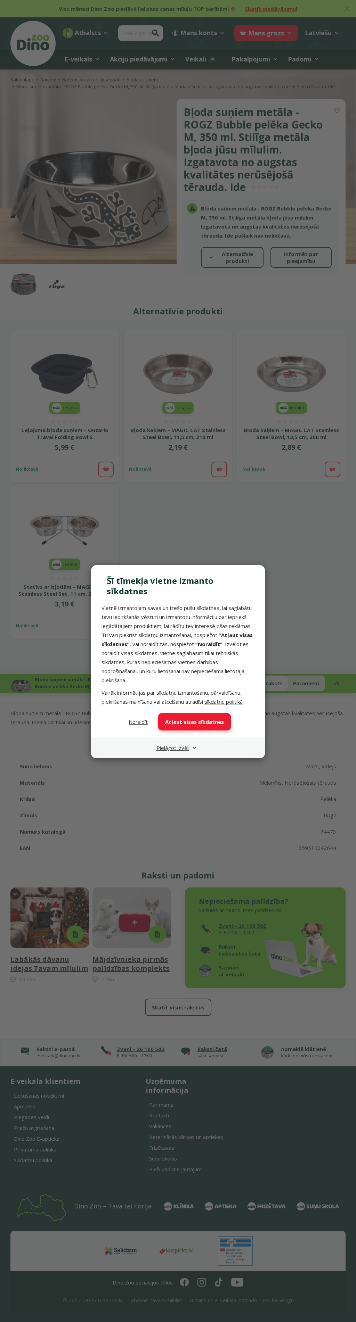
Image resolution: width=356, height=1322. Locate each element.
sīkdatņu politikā (223, 701)
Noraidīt (138, 721)
